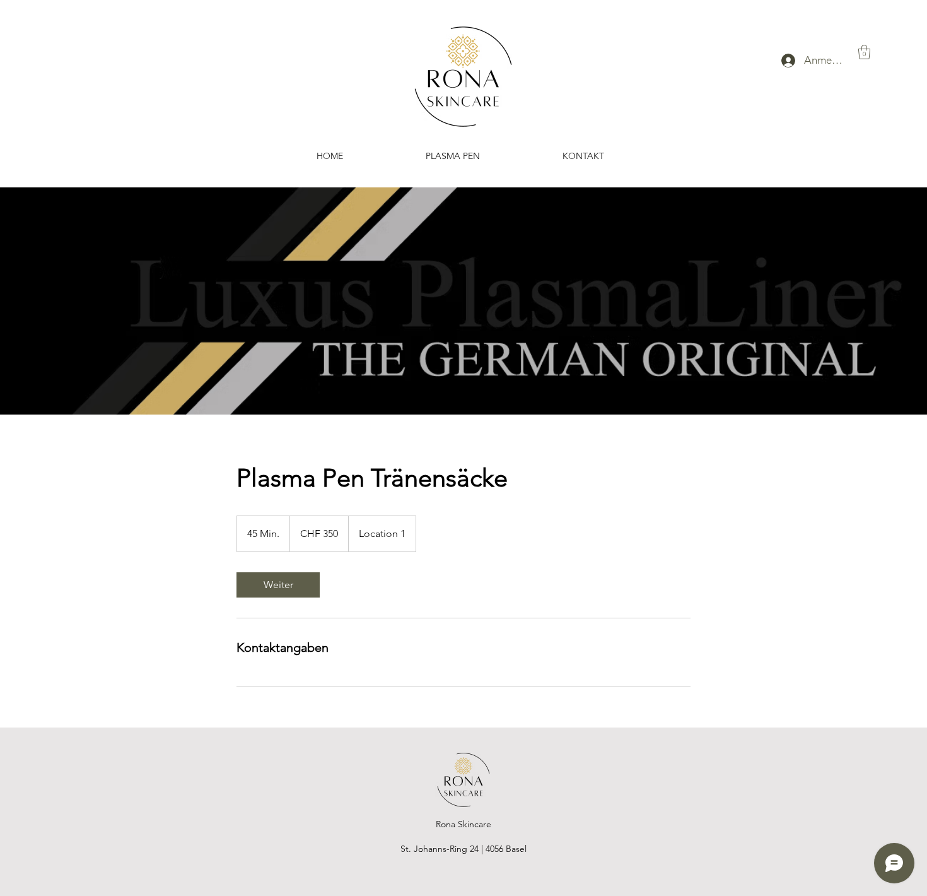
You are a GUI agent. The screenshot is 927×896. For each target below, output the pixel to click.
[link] (278, 585)
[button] (864, 52)
